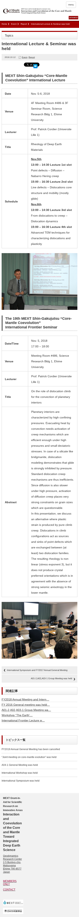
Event (14, 24)
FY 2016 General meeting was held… (26, 704)
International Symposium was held (21, 780)
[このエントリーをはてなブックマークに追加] (35, 65)
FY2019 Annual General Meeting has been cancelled (31, 749)
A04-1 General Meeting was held (20, 765)
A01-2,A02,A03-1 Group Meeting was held (51, 678)
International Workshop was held (20, 772)
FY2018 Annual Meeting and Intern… (25, 699)
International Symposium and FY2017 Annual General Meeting (37, 670)
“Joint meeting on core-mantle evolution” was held (29, 757)
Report (24, 24)
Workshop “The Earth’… (17, 715)
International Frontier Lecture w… (23, 720)
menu (71, 4)
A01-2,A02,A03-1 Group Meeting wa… (26, 710)
